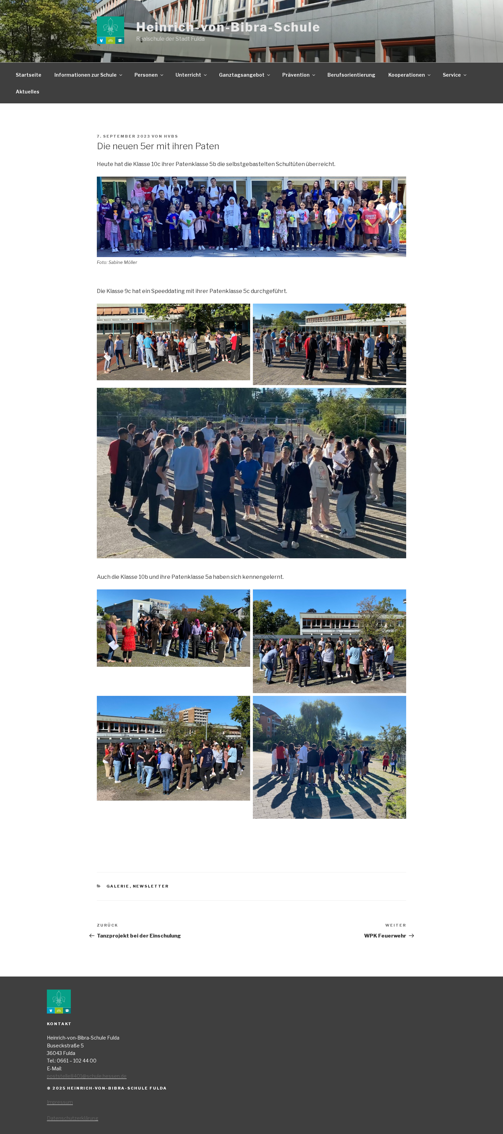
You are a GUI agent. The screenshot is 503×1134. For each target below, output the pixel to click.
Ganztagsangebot (242, 75)
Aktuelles (27, 91)
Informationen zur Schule (85, 75)
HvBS (171, 136)
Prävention (296, 75)
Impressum (60, 1102)
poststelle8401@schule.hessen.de (87, 1076)
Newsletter (151, 886)
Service (452, 75)
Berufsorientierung (351, 75)
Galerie (118, 886)
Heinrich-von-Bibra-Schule (228, 27)
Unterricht (188, 75)
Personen (146, 75)
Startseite (28, 75)
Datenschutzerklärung (72, 1118)
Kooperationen (406, 75)
